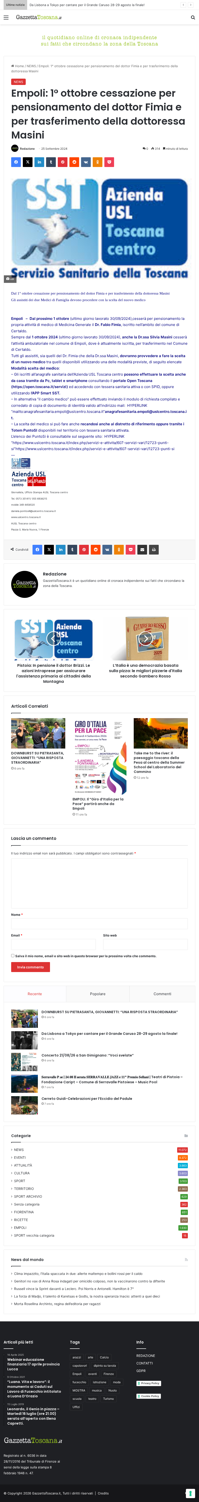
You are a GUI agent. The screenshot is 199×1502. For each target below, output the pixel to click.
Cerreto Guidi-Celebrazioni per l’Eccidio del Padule (86, 1098)
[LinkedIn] (39, 162)
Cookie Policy (150, 1396)
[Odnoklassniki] (97, 162)
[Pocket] (109, 162)
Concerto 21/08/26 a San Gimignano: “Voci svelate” (87, 1055)
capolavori (80, 1365)
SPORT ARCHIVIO (28, 1196)
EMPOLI (20, 1228)
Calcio (104, 1357)
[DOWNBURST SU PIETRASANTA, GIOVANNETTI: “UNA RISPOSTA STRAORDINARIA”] (38, 733)
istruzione (99, 1382)
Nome (17, 915)
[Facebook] (16, 162)
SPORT (19, 1181)
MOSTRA (79, 1390)
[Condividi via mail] (142, 550)
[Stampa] (154, 550)
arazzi (77, 1357)
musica (97, 1390)
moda (117, 1382)
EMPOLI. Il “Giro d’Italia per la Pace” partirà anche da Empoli (98, 804)
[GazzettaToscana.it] (39, 17)
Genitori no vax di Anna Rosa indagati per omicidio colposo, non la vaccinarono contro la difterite (89, 1281)
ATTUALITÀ (23, 1165)
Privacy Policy (150, 1383)
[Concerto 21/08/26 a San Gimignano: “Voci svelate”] (24, 1062)
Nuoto (112, 1390)
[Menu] (6, 19)
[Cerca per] (193, 19)
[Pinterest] (62, 162)
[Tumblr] (51, 162)
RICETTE (21, 1220)
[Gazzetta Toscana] (99, 40)
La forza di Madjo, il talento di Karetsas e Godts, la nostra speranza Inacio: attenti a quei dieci (87, 1296)
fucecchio (79, 1382)
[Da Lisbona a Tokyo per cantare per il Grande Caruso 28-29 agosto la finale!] (24, 1040)
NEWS (31, 66)
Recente (35, 994)
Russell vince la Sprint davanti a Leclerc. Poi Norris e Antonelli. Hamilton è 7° (74, 1289)
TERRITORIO (24, 1189)
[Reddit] (74, 162)
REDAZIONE (145, 1356)
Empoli (77, 1374)
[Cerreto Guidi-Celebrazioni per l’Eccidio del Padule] (24, 1105)
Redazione (27, 148)
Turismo (108, 1398)
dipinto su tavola (105, 1365)
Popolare (98, 994)
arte (90, 1357)
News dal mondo (27, 1259)
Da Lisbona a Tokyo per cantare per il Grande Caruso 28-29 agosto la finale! (87, 5)
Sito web (110, 935)
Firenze (109, 1374)
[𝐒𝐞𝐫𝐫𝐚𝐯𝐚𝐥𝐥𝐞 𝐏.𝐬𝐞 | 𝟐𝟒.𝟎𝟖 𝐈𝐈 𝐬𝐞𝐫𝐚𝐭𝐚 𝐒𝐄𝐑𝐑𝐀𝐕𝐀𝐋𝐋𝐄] (24, 1084)
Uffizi (76, 1407)
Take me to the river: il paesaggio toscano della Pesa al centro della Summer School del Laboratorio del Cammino (159, 762)
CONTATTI (144, 1363)
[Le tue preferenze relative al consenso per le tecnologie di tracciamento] (190, 1493)
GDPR (141, 1371)
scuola (77, 1398)
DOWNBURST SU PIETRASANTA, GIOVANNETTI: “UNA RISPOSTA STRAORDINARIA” (37, 758)
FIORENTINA (24, 1212)
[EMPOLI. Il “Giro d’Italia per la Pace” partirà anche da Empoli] (100, 756)
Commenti (162, 994)
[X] (28, 162)
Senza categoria (27, 1204)
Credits (103, 1493)
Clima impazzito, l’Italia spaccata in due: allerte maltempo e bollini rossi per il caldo (78, 1274)
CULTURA (22, 1173)
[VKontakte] (86, 162)
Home (19, 66)
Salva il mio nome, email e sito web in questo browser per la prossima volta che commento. (86, 956)
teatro (92, 1398)
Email (16, 935)
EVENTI (20, 1157)
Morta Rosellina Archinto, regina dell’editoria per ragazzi (57, 1304)
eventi (92, 1374)
